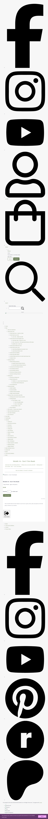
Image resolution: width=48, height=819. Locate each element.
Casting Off (10, 428)
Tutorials (7, 419)
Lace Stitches (10, 430)
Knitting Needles (11, 386)
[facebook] (25, 67)
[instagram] (25, 113)
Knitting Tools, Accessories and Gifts (15, 395)
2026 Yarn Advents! (12, 329)
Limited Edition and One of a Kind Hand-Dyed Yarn (20, 356)
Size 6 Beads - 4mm (16, 400)
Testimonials (7, 418)
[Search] (22, 308)
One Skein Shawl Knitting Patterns (19, 365)
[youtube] (25, 150)
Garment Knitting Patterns (15, 373)
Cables (9, 433)
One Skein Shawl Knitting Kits (18, 382)
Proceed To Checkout (28, 470)
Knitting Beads (13, 398)
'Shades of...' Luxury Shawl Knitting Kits (20, 380)
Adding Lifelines (11, 446)
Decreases (10, 426)
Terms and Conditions (9, 453)
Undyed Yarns (13, 358)
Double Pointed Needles (15, 391)
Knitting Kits (10, 375)
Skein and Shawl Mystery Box (13, 411)
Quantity (5, 491)
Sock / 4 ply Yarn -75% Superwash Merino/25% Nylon (23, 342)
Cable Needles (13, 388)
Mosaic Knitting (11, 432)
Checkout (16, 259)
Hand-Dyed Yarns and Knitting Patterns (12, 464)
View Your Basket (19, 470)
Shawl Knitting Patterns (14, 361)
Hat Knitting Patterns (14, 368)
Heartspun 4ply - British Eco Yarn (19, 340)
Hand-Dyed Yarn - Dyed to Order (16, 333)
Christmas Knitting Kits (14, 377)
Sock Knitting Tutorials (12, 437)
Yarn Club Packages (11, 412)
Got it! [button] (42, 816)
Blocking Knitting (11, 444)
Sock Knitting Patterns (14, 370)
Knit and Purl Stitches (12, 423)
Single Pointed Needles (14, 393)
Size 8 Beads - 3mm (16, 405)
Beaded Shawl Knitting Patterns (18, 363)
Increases (10, 425)
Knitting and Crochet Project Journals (17, 396)
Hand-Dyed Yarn (11, 331)
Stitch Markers (13, 407)
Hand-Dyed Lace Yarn (14, 335)
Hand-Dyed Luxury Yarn (15, 347)
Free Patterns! (10, 414)
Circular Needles (13, 389)
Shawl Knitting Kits (13, 379)
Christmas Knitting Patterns (15, 372)
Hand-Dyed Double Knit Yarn (16, 345)
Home (6, 326)
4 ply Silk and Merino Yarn (17, 350)
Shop (6, 327)
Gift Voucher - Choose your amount (15, 409)
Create (40, 802)
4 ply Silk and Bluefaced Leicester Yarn (20, 349)
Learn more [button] (4, 817)
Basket (10, 259)
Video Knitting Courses (9, 448)
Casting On (10, 421)
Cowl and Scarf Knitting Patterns (16, 366)
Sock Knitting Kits (13, 384)
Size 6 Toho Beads (18, 403)
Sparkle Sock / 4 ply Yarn (17, 343)
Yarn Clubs (7, 416)
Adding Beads (10, 439)
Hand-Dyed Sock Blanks (14, 352)
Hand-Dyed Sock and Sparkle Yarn (17, 338)
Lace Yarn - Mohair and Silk (17, 336)
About (6, 451)
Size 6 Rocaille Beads (19, 402)
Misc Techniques (11, 441)
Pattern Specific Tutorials (13, 442)
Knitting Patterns (11, 359)
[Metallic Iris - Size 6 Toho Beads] (4, 478)
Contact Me (7, 449)
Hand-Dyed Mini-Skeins (14, 354)
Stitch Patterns (11, 435)
